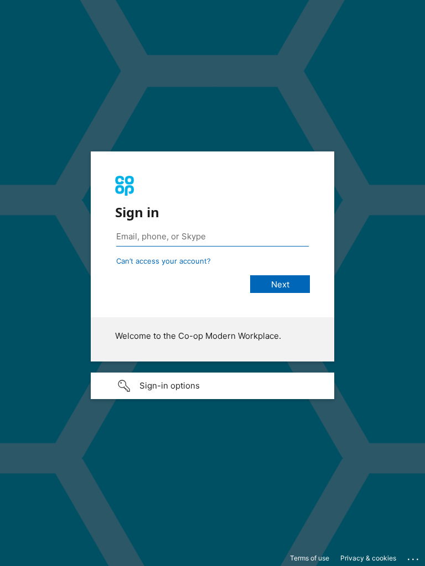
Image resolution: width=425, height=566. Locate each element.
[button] (212, 386)
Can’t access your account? (163, 260)
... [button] (414, 556)
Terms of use (309, 558)
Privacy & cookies (368, 558)
